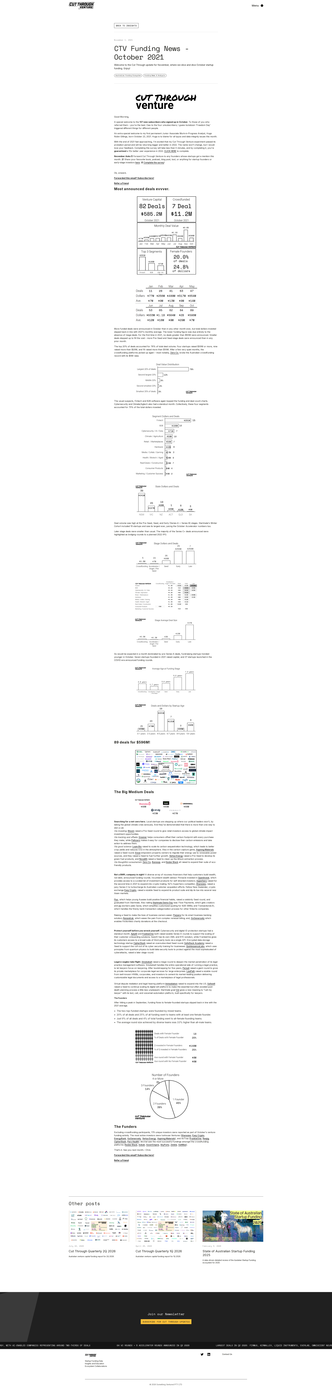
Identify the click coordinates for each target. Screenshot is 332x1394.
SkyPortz (164, 1144)
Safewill (211, 983)
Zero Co (147, 862)
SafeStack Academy (194, 943)
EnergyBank (120, 1138)
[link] (126, 25)
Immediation (171, 983)
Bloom (131, 831)
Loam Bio (137, 846)
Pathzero (135, 840)
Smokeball (147, 962)
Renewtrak (128, 918)
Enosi (137, 852)
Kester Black (172, 862)
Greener (143, 837)
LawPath (190, 971)
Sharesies (201, 884)
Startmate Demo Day (163, 902)
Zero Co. (174, 352)
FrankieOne (148, 933)
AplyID (134, 933)
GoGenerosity (198, 918)
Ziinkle (174, 1144)
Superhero (201, 880)
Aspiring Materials (205, 849)
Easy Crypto (130, 890)
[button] (257, 5)
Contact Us (227, 1354)
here (137, 162)
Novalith (143, 859)
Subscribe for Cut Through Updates (166, 1321)
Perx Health (133, 1141)
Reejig (206, 1138)
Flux (116, 899)
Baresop (156, 862)
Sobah (142, 1144)
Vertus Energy (176, 856)
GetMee (182, 1144)
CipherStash (139, 943)
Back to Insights (126, 25)
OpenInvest (203, 877)
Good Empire (152, 1144)
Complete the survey (154, 162)
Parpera (177, 915)
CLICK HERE (170, 151)
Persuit (186, 968)
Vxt (177, 990)
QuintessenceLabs (195, 946)
